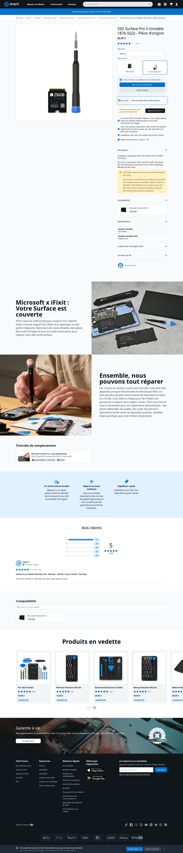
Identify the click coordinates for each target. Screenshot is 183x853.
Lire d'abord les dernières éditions (136, 774)
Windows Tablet (50, 18)
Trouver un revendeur (48, 781)
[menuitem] (35, 4)
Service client (21, 770)
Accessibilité (68, 766)
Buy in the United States (142, 84)
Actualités (43, 770)
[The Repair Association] (165, 824)
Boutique (19, 18)
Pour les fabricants (47, 785)
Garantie (66, 788)
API (17, 781)
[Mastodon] (151, 824)
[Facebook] (131, 824)
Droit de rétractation (71, 784)
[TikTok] (126, 824)
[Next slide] (94, 707)
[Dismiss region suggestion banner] (164, 849)
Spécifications (123, 221)
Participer (43, 773)
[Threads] (160, 824)
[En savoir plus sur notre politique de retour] (148, 140)
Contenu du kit (124, 255)
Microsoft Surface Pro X (108, 18)
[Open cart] (171, 4)
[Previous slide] (88, 707)
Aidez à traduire (22, 825)
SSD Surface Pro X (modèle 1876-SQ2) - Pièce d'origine (142, 18)
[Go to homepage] (12, 4)
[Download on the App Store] (95, 770)
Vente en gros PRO (47, 777)
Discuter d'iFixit (22, 773)
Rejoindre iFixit (155, 110)
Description (122, 150)
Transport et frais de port (73, 792)
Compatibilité (123, 200)
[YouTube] (146, 824)
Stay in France (142, 90)
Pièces (28, 18)
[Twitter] (136, 824)
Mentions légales (70, 770)
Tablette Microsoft (67, 18)
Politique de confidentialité (69, 774)
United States (133, 849)
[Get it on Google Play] (96, 778)
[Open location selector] (165, 4)
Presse (42, 766)
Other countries (152, 849)
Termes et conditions (71, 780)
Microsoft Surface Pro (86, 18)
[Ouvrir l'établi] (159, 4)
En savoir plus (28, 741)
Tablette (37, 18)
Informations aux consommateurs (70, 797)
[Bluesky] (156, 825)
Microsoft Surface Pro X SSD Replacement (49, 454)
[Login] (177, 4)
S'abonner (161, 770)
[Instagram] (141, 824)
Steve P (26, 562)
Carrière (19, 777)
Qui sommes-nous (23, 766)
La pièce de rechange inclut (130, 246)
